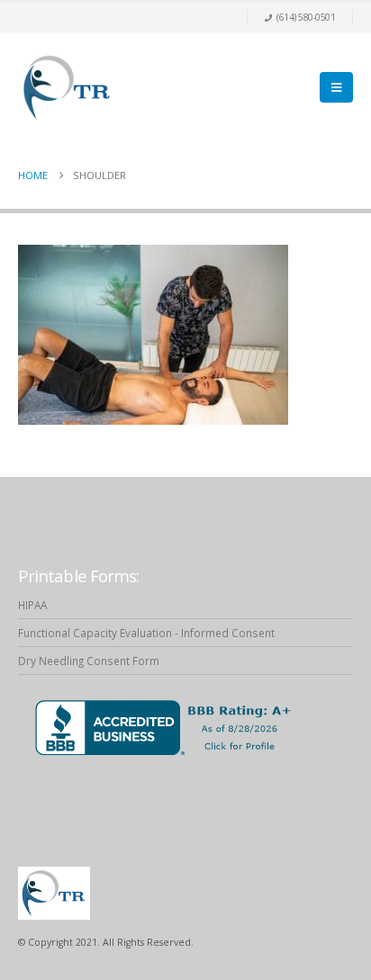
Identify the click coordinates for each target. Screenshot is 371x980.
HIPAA (32, 605)
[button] (336, 87)
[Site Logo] (67, 87)
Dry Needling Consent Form (88, 660)
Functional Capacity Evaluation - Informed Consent (146, 632)
